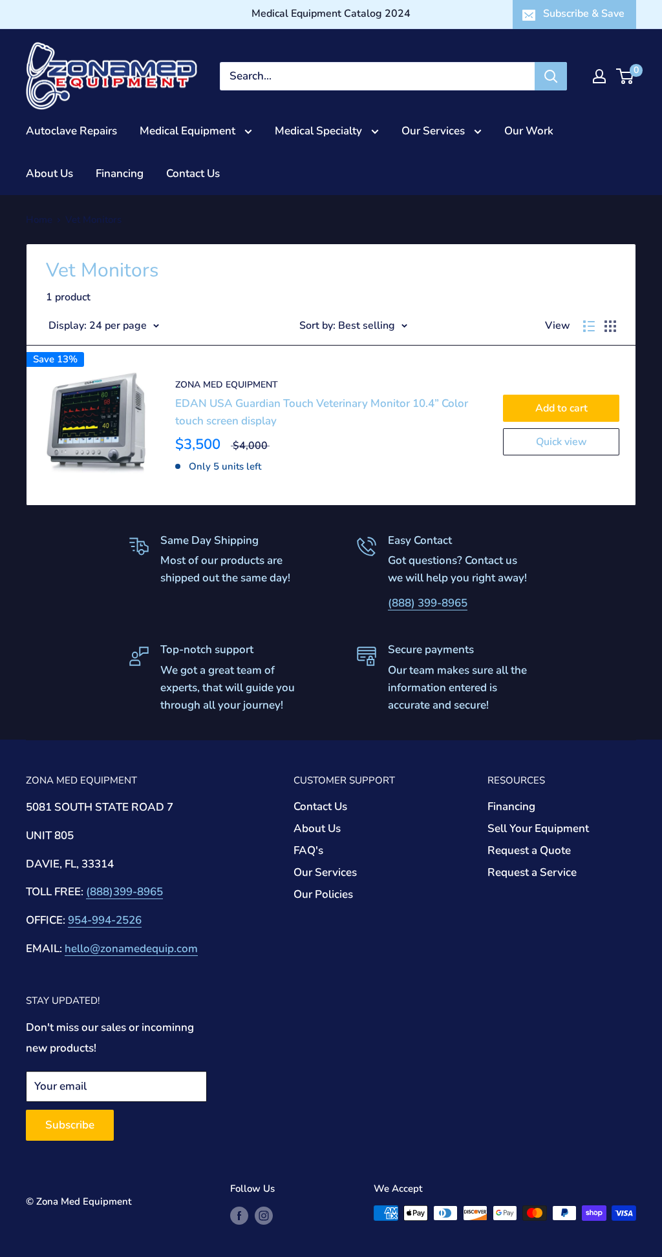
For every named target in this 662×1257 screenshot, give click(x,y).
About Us (49, 173)
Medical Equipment (189, 130)
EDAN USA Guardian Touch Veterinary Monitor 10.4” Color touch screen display (321, 412)
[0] (625, 76)
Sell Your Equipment (538, 828)
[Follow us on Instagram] (264, 1214)
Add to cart (561, 408)
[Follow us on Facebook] (239, 1214)
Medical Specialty (320, 130)
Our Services (434, 130)
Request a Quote (529, 850)
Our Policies (323, 894)
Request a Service (532, 872)
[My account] (599, 76)
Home (39, 219)
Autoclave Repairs (71, 130)
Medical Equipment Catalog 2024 (331, 13)
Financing (120, 173)
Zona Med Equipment (226, 385)
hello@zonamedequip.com (131, 948)
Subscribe (69, 1124)
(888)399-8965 (124, 891)
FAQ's (308, 850)
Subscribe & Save (584, 13)
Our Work (528, 130)
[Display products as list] (589, 326)
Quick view (561, 442)
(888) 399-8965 (427, 603)
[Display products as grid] (610, 326)
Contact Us (193, 173)
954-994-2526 (105, 920)
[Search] (551, 76)
